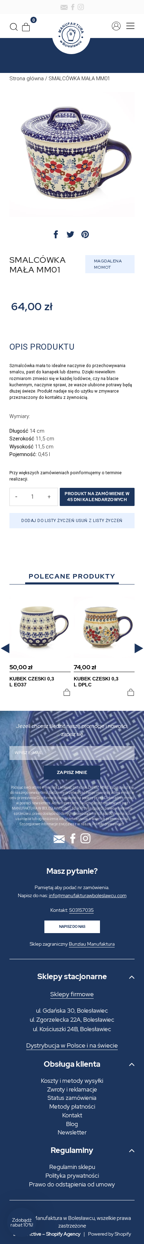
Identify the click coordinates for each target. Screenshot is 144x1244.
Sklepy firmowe (72, 994)
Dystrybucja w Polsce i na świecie (72, 1045)
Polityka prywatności (72, 1175)
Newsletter (72, 1132)
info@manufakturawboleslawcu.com (88, 895)
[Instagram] (81, 7)
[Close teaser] (38, 1205)
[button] (5, 648)
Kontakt (72, 1115)
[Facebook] (72, 7)
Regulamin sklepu (72, 1167)
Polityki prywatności (108, 824)
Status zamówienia (72, 1098)
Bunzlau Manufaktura (92, 944)
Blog (72, 1124)
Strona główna (26, 78)
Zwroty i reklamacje (72, 1089)
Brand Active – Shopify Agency (46, 1234)
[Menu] (128, 26)
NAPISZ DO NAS (72, 926)
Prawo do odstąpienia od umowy (72, 1184)
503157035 (81, 910)
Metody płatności (72, 1106)
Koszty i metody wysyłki (72, 1081)
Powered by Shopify (109, 1234)
